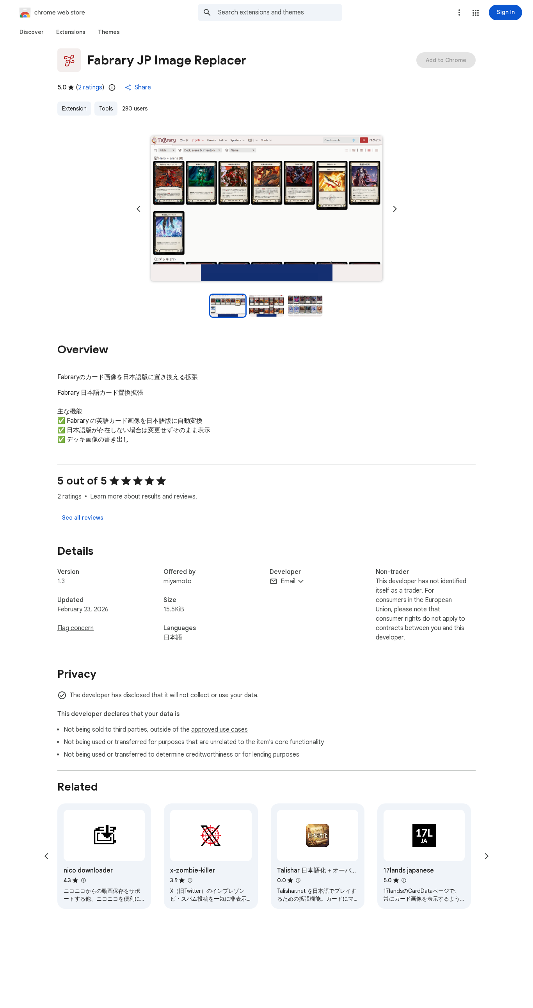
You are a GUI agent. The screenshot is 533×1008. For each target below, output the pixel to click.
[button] (475, 13)
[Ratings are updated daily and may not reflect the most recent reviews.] (112, 87)
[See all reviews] (82, 517)
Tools (106, 108)
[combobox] (280, 12)
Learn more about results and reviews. (143, 496)
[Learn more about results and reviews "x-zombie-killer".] (189, 880)
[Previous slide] (138, 209)
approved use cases (219, 730)
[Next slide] (395, 209)
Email (288, 581)
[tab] (31, 32)
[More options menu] (459, 12)
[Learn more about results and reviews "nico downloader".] (83, 880)
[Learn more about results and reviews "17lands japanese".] (403, 880)
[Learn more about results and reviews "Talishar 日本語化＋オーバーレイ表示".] (298, 880)
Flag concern (75, 628)
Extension (74, 108)
